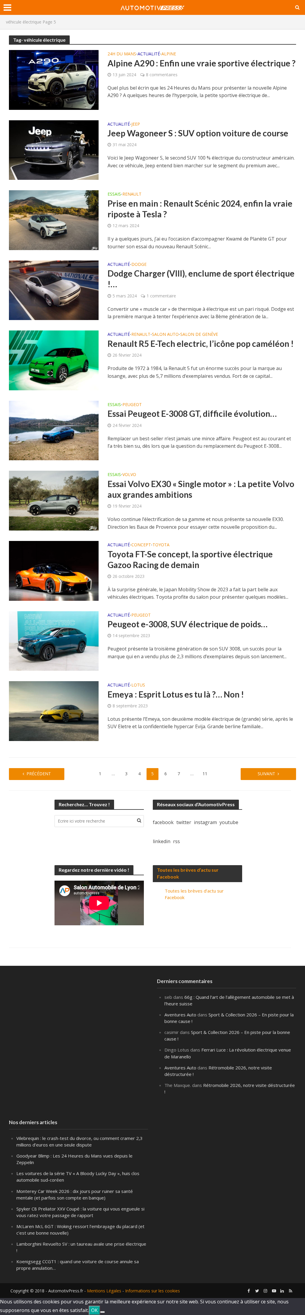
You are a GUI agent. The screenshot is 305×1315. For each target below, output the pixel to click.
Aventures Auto (180, 1015)
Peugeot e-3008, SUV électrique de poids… (187, 624)
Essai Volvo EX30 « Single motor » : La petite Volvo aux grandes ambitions (201, 489)
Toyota (160, 545)
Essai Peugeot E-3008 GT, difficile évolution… (192, 413)
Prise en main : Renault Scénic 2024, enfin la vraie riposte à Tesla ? (200, 208)
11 (205, 773)
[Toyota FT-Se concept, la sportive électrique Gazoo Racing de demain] (54, 570)
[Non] (102, 1312)
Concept (141, 545)
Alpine (168, 54)
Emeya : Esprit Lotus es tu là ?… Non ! (176, 694)
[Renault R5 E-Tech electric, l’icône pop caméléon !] (54, 360)
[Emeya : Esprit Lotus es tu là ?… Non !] (54, 710)
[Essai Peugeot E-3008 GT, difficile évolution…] (54, 430)
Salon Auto (165, 334)
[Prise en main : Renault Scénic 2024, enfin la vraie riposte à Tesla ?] (54, 219)
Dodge (139, 264)
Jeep (135, 124)
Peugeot (132, 405)
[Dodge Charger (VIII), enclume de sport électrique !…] (54, 289)
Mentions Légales (104, 1291)
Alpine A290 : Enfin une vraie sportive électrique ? (201, 63)
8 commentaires (162, 74)
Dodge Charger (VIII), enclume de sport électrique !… (201, 278)
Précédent (39, 773)
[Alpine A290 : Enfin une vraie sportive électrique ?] (54, 79)
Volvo (129, 474)
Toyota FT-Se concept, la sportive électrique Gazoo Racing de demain (190, 559)
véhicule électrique (23, 22)
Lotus (138, 685)
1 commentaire (161, 296)
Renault (131, 194)
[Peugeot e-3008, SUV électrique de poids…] (54, 640)
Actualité (149, 54)
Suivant (266, 773)
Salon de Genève (199, 334)
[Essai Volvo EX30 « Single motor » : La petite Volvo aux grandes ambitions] (54, 500)
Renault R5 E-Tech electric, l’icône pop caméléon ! (201, 344)
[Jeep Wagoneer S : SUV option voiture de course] (54, 149)
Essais (114, 194)
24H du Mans (122, 54)
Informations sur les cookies (152, 1291)
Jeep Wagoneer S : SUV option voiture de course (198, 133)
